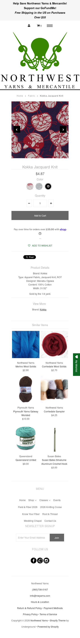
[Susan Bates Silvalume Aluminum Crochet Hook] (54, 450)
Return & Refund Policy (29, 608)
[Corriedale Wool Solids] (54, 357)
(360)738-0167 (40, 589)
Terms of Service (48, 614)
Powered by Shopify (48, 626)
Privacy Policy (30, 614)
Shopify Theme (58, 620)
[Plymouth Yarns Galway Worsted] (25, 402)
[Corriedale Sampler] (54, 402)
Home (20, 95)
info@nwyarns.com (40, 595)
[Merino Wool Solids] (25, 357)
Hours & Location (40, 601)
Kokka (43, 309)
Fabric (31, 95)
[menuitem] (22, 499)
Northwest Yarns (39, 620)
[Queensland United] (25, 450)
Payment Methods (53, 608)
